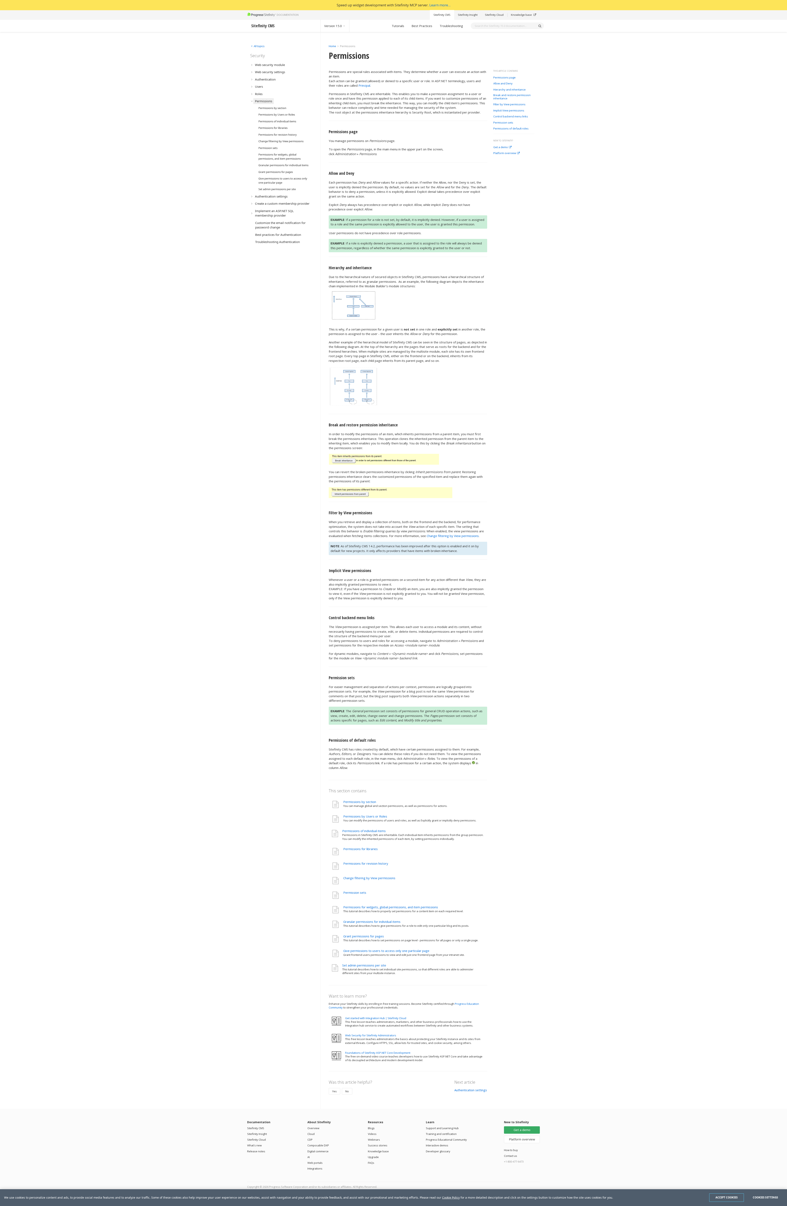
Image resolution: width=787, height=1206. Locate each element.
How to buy (511, 1150)
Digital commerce (318, 1151)
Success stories (377, 1145)
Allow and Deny (503, 83)
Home (332, 46)
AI (308, 1157)
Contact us (510, 1156)
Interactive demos (437, 1145)
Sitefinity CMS (441, 15)
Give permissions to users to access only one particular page (386, 951)
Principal (364, 85)
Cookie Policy (451, 1197)
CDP (310, 1139)
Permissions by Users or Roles (365, 816)
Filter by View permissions (509, 104)
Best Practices (422, 26)
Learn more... (439, 5)
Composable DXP (318, 1145)
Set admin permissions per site (364, 965)
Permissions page (504, 77)
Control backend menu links (511, 116)
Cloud (311, 1134)
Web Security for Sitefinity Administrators (370, 1035)
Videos (372, 1134)
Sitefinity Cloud (494, 15)
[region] (393, 1197)
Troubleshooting (451, 26)
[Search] (540, 26)
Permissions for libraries (360, 849)
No (347, 1091)
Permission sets (503, 122)
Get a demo (500, 147)
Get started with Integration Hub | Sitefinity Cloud (375, 1018)
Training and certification (441, 1134)
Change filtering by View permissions (453, 536)
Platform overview (504, 153)
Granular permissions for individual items (371, 922)
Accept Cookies (726, 1197)
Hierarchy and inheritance (509, 89)
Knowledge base (521, 15)
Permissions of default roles (511, 128)
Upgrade (373, 1157)
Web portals (315, 1163)
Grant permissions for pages (363, 936)
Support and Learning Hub (442, 1128)
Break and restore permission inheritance (512, 97)
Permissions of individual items (364, 831)
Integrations (314, 1168)
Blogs (371, 1128)
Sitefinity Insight (468, 15)
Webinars (374, 1139)
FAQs (371, 1163)
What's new (254, 1145)
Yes (334, 1091)
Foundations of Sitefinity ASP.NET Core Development (377, 1053)
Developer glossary (438, 1151)
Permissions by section (359, 802)
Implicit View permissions (509, 110)
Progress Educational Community (446, 1139)
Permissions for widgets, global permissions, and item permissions (390, 907)
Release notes (256, 1151)
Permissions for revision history (365, 863)
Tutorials (398, 26)
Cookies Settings (765, 1197)
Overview (313, 1128)
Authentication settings (470, 1090)
